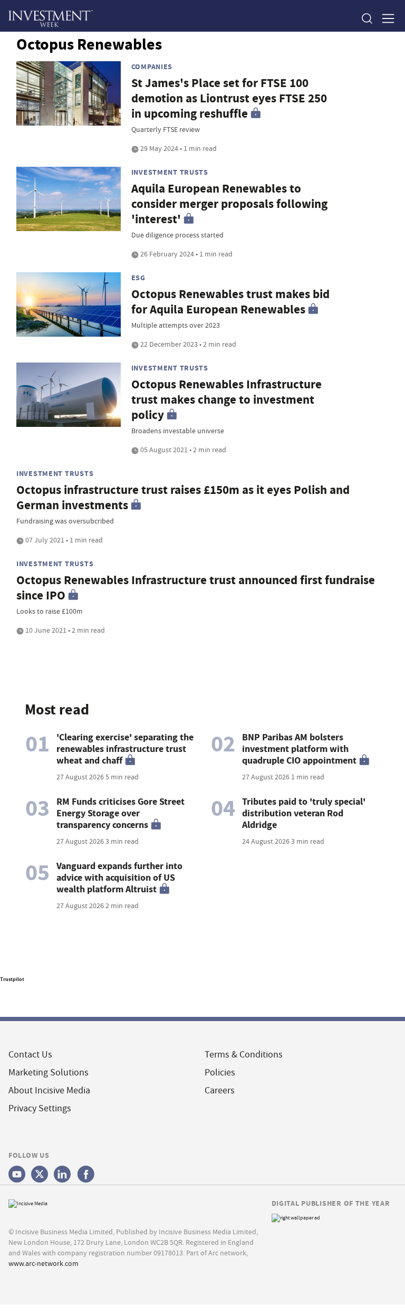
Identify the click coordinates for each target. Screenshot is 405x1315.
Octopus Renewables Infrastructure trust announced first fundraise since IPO (195, 588)
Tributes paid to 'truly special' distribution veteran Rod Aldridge (303, 813)
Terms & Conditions (244, 1055)
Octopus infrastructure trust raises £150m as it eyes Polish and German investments (183, 497)
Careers (220, 1090)
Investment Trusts (169, 172)
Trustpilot (12, 979)
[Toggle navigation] (385, 18)
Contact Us (30, 1055)
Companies (151, 66)
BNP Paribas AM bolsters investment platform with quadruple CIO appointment (299, 749)
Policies (220, 1072)
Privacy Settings (39, 1108)
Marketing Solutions (48, 1072)
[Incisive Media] (27, 1202)
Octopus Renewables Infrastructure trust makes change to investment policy (226, 399)
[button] (366, 18)
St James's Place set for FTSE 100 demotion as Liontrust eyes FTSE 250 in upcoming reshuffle (229, 98)
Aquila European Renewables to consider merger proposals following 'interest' (229, 203)
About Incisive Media (49, 1090)
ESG (138, 277)
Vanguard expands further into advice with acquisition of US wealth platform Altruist (119, 877)
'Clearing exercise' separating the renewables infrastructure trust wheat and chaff (125, 749)
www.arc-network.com (43, 1263)
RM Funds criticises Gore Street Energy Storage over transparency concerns (120, 813)
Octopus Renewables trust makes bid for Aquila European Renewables (230, 302)
